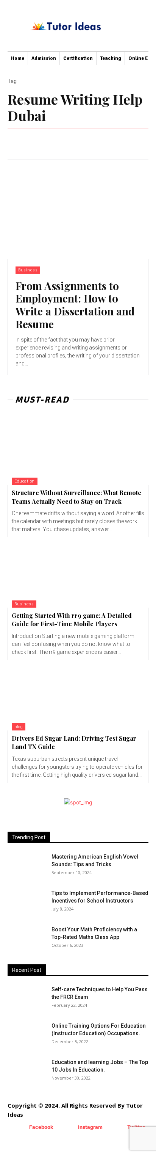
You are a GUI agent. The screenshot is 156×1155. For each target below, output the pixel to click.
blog (18, 726)
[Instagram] (66, 1127)
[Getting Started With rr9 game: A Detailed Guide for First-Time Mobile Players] (78, 572)
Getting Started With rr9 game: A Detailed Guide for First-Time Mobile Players (72, 619)
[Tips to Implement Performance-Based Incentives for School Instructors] (21, 898)
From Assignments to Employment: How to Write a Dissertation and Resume (75, 305)
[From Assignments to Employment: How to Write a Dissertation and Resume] (78, 209)
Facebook (41, 1127)
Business (27, 270)
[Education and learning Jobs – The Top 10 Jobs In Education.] (26, 1071)
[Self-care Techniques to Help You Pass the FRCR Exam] (18, 993)
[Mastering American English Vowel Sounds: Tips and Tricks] (26, 866)
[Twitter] (116, 1127)
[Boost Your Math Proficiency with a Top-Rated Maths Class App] (26, 939)
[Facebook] (18, 1127)
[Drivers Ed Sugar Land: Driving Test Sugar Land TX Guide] (78, 695)
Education (24, 481)
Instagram (90, 1127)
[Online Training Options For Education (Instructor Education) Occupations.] (26, 1035)
